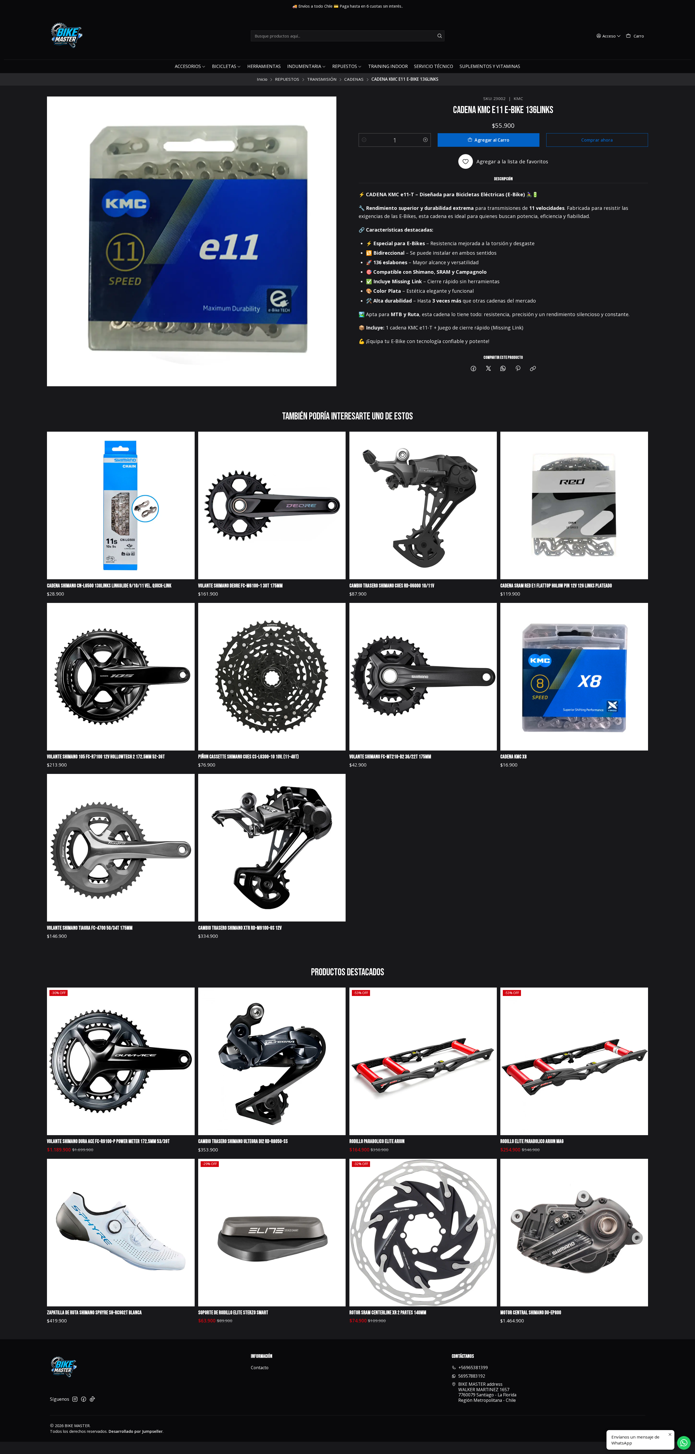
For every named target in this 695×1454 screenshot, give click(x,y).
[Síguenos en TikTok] (92, 1399)
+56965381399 (473, 1368)
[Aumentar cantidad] (425, 140)
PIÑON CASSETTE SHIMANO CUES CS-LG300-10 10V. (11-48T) (248, 757)
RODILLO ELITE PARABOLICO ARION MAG (532, 1141)
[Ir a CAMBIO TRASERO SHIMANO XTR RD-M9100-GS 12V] (272, 847)
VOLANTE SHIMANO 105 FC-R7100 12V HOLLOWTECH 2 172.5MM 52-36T (106, 757)
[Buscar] (439, 35)
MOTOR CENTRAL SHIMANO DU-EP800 (530, 1313)
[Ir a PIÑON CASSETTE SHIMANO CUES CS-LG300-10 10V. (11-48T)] (272, 677)
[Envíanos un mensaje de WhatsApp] (684, 1443)
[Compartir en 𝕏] (488, 368)
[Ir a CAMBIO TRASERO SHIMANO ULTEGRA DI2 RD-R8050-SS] (272, 1061)
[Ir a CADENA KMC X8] (574, 677)
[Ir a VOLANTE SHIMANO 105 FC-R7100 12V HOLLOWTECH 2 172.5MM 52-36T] (120, 677)
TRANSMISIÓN (322, 79)
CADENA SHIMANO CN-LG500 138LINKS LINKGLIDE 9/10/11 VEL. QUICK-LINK (109, 586)
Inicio (262, 79)
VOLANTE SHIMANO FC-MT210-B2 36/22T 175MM (390, 757)
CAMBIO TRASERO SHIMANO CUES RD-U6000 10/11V (391, 586)
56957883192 (471, 1376)
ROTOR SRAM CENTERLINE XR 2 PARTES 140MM (387, 1313)
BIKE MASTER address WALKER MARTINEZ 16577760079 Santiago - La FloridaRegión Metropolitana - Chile (487, 1392)
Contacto (259, 1368)
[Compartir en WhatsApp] (503, 368)
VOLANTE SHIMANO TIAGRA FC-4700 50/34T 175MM (89, 928)
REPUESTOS (287, 79)
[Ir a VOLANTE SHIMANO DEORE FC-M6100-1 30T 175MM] (272, 505)
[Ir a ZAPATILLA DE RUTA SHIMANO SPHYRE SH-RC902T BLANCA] (120, 1232)
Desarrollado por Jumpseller (136, 1431)
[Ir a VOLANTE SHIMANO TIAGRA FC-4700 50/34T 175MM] (120, 847)
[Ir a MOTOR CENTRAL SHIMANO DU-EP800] (574, 1232)
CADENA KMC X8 (513, 757)
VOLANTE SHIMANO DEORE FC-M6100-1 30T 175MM (240, 586)
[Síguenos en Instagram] (75, 1399)
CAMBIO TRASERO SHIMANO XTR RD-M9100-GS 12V (240, 928)
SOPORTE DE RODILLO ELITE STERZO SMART (233, 1313)
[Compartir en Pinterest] (518, 368)
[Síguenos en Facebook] (84, 1399)
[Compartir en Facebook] (474, 368)
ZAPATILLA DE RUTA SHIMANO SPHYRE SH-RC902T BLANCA (94, 1313)
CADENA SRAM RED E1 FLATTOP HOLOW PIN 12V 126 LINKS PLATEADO (556, 586)
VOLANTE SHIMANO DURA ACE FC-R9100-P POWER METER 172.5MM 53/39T (108, 1141)
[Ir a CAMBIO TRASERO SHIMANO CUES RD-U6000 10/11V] (423, 505)
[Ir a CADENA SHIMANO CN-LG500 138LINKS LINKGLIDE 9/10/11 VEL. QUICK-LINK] (120, 505)
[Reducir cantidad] (364, 140)
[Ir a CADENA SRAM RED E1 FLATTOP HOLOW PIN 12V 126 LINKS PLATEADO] (574, 505)
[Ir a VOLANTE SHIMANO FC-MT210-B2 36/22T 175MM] (423, 677)
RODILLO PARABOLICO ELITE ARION (377, 1141)
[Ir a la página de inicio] (66, 36)
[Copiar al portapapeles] (533, 368)
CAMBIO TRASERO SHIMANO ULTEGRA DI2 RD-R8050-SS (243, 1141)
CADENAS (354, 79)
